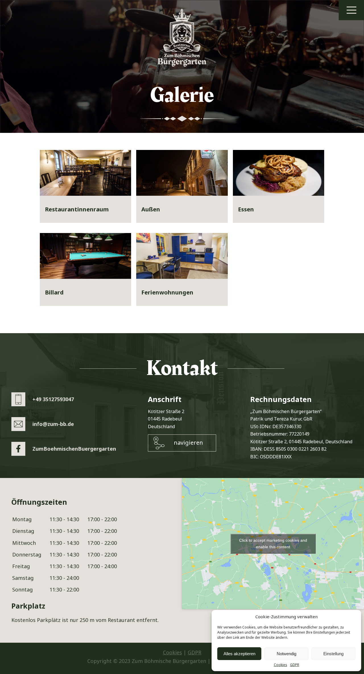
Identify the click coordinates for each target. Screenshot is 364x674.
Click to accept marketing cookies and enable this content (273, 543)
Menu (351, 10)
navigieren (188, 442)
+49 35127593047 (53, 399)
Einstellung (333, 653)
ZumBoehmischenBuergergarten (74, 448)
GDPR (294, 665)
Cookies (280, 665)
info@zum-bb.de (53, 424)
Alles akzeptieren (239, 653)
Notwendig (286, 653)
